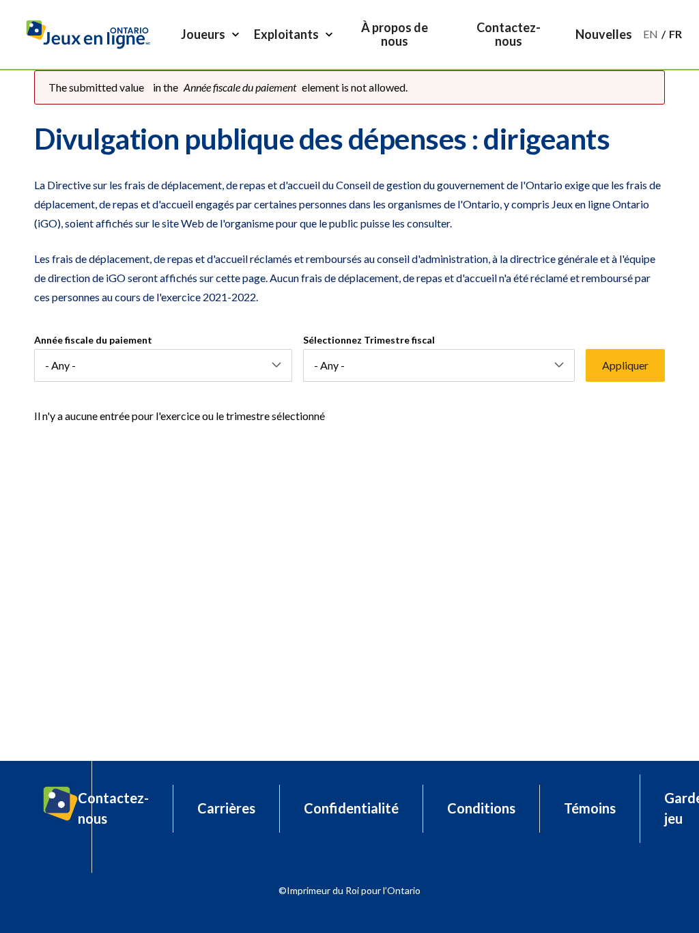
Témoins (590, 808)
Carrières (226, 808)
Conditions (481, 808)
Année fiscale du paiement (93, 340)
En (650, 33)
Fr (675, 33)
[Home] (93, 34)
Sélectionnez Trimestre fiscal (369, 340)
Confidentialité (351, 808)
